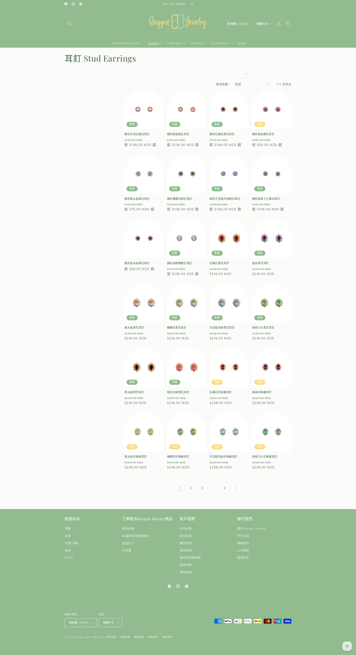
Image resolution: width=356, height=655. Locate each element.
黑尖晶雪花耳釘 (134, 392)
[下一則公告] (221, 4)
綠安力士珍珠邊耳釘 (264, 456)
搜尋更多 (243, 557)
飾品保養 (128, 528)
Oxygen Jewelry (84, 637)
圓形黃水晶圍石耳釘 (137, 198)
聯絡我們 (243, 543)
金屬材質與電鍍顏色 (135, 536)
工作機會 (243, 550)
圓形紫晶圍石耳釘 (263, 134)
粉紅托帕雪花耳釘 (178, 392)
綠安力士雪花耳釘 (263, 327)
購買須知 (186, 543)
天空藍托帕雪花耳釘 (222, 327)
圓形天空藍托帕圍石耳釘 (225, 198)
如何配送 (186, 536)
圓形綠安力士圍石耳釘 (266, 198)
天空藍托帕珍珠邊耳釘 (224, 456)
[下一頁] (235, 488)
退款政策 (125, 637)
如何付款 (186, 528)
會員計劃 (186, 565)
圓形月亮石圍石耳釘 (137, 134)
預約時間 (186, 572)
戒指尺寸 (128, 543)
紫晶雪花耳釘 (260, 263)
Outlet (69, 557)
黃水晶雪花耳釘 (134, 327)
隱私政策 (139, 637)
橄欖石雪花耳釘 (177, 327)
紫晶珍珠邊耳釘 (262, 392)
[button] (69, 23)
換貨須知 (186, 550)
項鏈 (68, 528)
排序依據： (223, 84)
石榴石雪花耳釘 (219, 263)
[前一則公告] (134, 4)
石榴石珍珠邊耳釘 (221, 392)
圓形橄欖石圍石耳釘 (179, 198)
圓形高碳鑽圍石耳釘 (179, 263)
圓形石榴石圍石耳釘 (222, 134)
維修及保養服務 (190, 557)
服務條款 (153, 637)
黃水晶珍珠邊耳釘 (135, 456)
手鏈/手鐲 (71, 543)
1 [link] (180, 488)
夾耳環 (126, 550)
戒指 (68, 550)
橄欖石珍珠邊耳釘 (178, 456)
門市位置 (243, 536)
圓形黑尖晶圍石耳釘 (137, 263)
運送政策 (167, 637)
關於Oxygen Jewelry (251, 528)
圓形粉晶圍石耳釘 (178, 134)
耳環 (68, 536)
